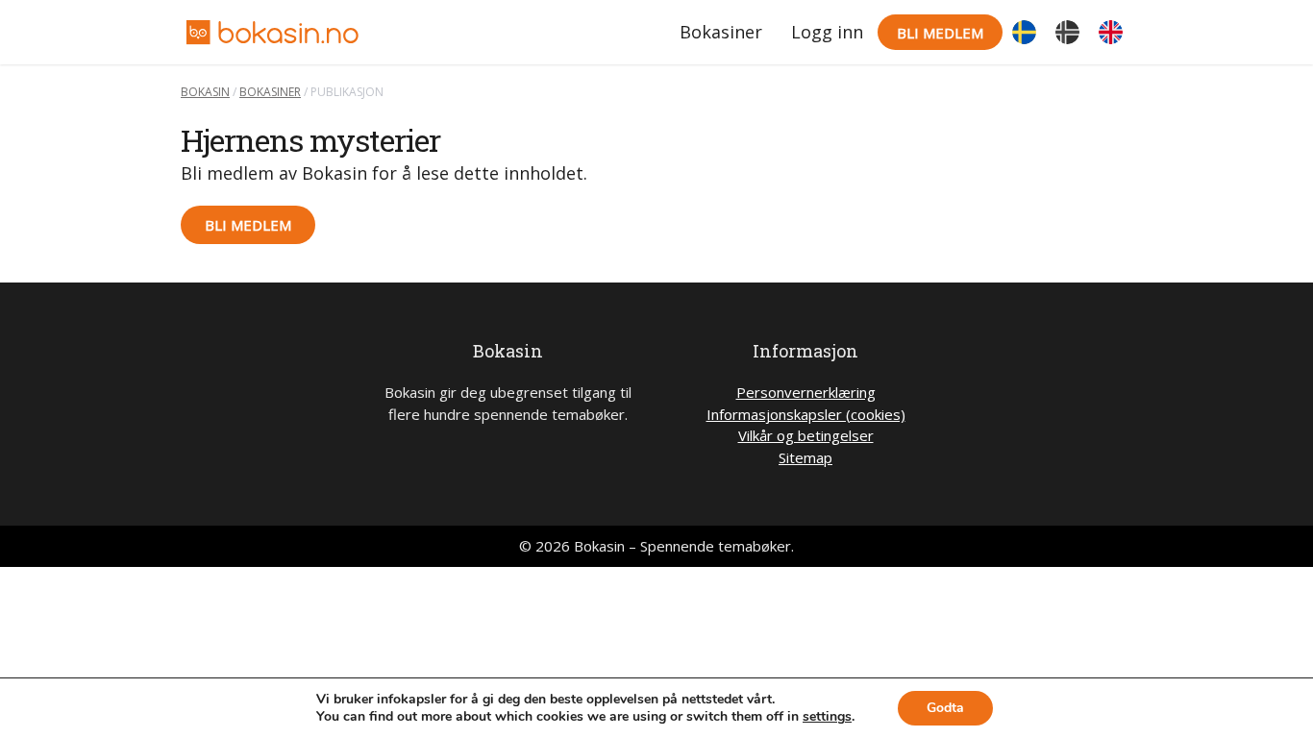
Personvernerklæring (806, 392)
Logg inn (827, 31)
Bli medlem (940, 32)
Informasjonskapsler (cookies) (805, 414)
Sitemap (805, 457)
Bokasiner (721, 31)
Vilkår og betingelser (806, 435)
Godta (945, 708)
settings (827, 717)
